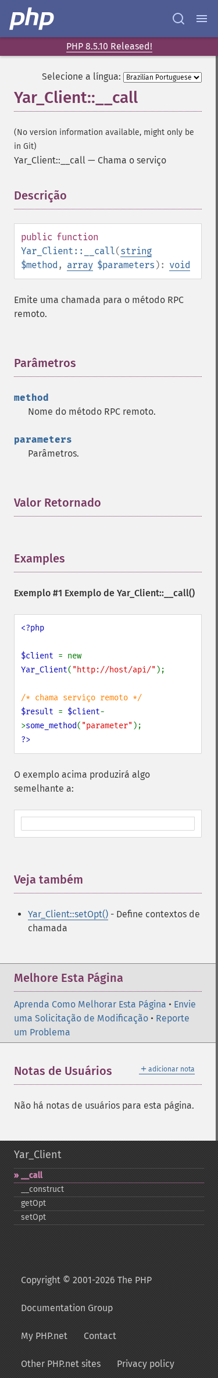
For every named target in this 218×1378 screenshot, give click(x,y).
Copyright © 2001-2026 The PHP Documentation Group (86, 1293)
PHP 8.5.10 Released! (109, 46)
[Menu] (201, 18)
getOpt (33, 1203)
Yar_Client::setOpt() (68, 914)
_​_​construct (42, 1189)
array (80, 264)
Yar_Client (37, 1154)
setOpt (33, 1217)
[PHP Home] (32, 18)
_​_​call (31, 1175)
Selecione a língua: (81, 76)
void (179, 264)
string (136, 251)
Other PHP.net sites (61, 1363)
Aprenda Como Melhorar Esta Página (90, 1004)
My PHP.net (44, 1335)
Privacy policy (145, 1363)
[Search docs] (178, 18)
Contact (100, 1335)
